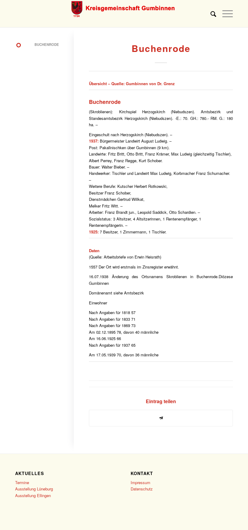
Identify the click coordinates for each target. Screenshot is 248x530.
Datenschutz (142, 489)
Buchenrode (105, 102)
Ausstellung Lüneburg (34, 489)
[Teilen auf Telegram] (161, 418)
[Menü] (224, 13)
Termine (22, 482)
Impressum (140, 482)
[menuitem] (210, 13)
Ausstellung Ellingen (33, 495)
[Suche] (210, 13)
